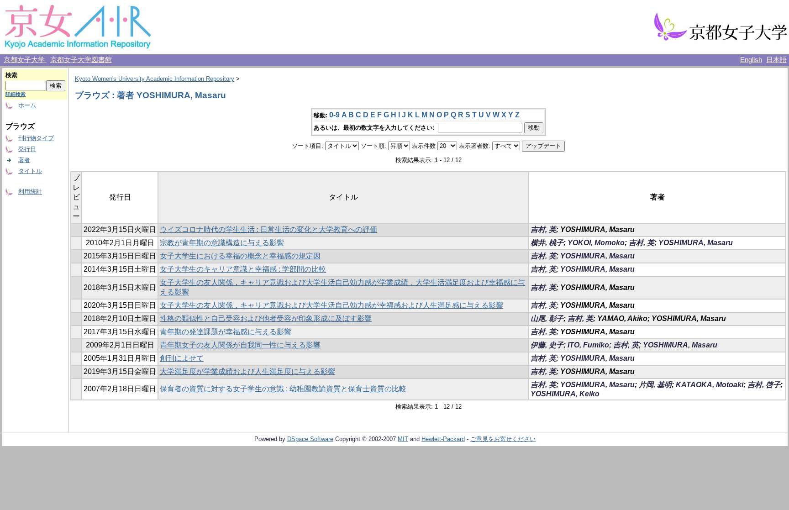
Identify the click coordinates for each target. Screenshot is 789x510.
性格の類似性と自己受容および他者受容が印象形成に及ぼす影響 (266, 318)
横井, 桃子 (547, 243)
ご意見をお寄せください (503, 439)
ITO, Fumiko (588, 345)
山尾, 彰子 (547, 318)
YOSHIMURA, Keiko (565, 394)
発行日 (27, 149)
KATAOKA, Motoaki (709, 385)
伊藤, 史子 (547, 345)
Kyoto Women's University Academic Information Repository (154, 78)
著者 (24, 160)
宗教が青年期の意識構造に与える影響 (222, 243)
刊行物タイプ (36, 138)
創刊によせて (182, 358)
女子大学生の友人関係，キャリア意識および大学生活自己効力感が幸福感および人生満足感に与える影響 (331, 305)
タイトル (30, 171)
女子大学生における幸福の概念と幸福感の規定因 (240, 256)
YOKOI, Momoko (596, 243)
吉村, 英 (543, 229)
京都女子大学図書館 (81, 59)
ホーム (27, 105)
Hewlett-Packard (443, 439)
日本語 (776, 59)
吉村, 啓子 (763, 385)
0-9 (334, 115)
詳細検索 (15, 94)
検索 (11, 75)
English (751, 59)
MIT (403, 439)
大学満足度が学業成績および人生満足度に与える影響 (247, 371)
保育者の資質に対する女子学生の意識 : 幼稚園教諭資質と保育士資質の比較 (283, 389)
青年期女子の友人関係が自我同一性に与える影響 (240, 345)
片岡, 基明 (655, 385)
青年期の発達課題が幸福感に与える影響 (225, 332)
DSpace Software (310, 439)
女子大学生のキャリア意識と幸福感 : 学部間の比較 (243, 269)
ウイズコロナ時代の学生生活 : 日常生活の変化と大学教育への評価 (268, 229)
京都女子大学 (25, 59)
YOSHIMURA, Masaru (695, 243)
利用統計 (30, 191)
